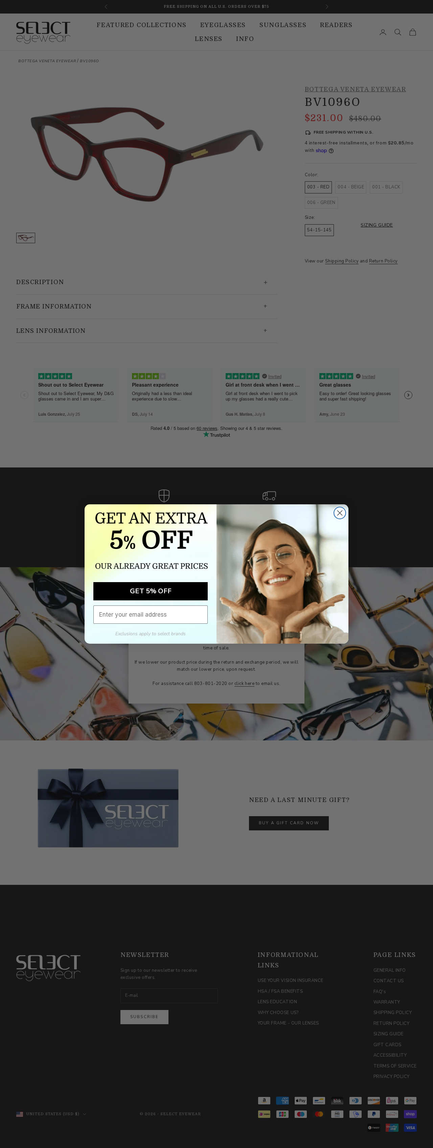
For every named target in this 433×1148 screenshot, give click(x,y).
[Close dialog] (340, 513)
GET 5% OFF (151, 591)
